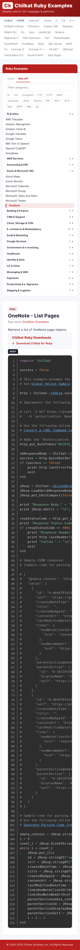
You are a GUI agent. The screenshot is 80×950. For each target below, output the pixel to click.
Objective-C (11, 37)
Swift (69, 43)
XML (29, 106)
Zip (37, 106)
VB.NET (53, 49)
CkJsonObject (64, 486)
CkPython (34, 26)
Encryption (28, 95)
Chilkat (8, 20)
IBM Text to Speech (18, 143)
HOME (20, 20)
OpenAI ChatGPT (16, 148)
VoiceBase (12, 153)
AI (8, 95)
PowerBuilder (62, 37)
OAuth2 (37, 100)
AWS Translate (14, 119)
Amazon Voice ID (16, 129)
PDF (48, 100)
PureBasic (28, 43)
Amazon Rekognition (18, 124)
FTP (40, 95)
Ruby (41, 43)
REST (57, 100)
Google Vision (14, 138)
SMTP (20, 106)
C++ (72, 20)
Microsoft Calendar (17, 186)
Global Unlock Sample (50, 384)
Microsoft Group (16, 190)
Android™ (34, 20)
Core (11, 78)
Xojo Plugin (54, 55)
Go (22, 32)
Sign (9, 106)
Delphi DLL (10, 32)
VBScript (68, 49)
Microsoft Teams (16, 200)
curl (16, 95)
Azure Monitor (14, 181)
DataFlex (67, 26)
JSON (26, 100)
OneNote (14, 205)
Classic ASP (51, 26)
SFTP (67, 100)
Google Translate (16, 133)
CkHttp (57, 393)
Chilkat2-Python (14, 26)
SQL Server (55, 43)
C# (63, 20)
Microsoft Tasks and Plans (21, 195)
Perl (47, 37)
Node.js (59, 32)
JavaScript (44, 32)
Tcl (5, 49)
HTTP (49, 95)
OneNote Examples (35, 322)
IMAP (59, 95)
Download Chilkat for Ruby (34, 343)
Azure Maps (13, 176)
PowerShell (11, 43)
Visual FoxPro (35, 55)
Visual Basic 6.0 (13, 55)
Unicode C (17, 49)
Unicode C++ (37, 49)
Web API (23, 78)
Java (31, 32)
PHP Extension (32, 37)
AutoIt (47, 20)
